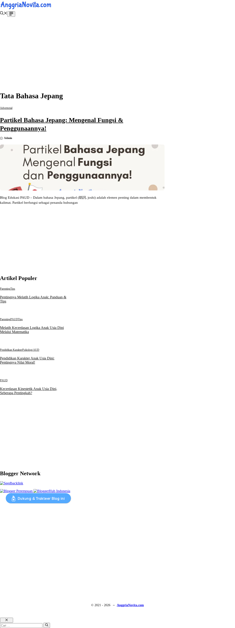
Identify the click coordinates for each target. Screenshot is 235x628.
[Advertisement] (117, 55)
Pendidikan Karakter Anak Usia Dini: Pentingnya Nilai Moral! (27, 360)
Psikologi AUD (30, 349)
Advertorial (6, 108)
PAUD (14, 319)
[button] (3, 14)
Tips (12, 288)
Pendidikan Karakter (11, 349)
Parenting (5, 288)
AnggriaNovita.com (130, 605)
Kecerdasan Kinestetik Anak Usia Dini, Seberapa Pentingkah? (28, 391)
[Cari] (46, 625)
